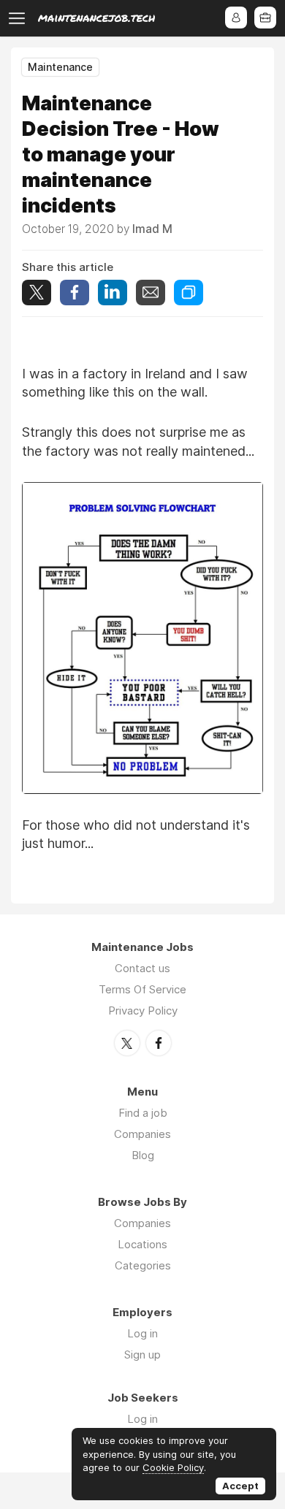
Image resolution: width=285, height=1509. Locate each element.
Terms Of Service (142, 989)
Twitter (127, 1043)
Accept (240, 1485)
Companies (142, 1134)
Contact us (142, 968)
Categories (143, 1265)
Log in (142, 1333)
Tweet (36, 292)
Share (74, 292)
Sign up (142, 1354)
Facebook (158, 1043)
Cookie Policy (173, 1467)
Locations (142, 1244)
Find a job (142, 1113)
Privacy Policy (143, 1010)
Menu (20, 18)
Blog (143, 1155)
